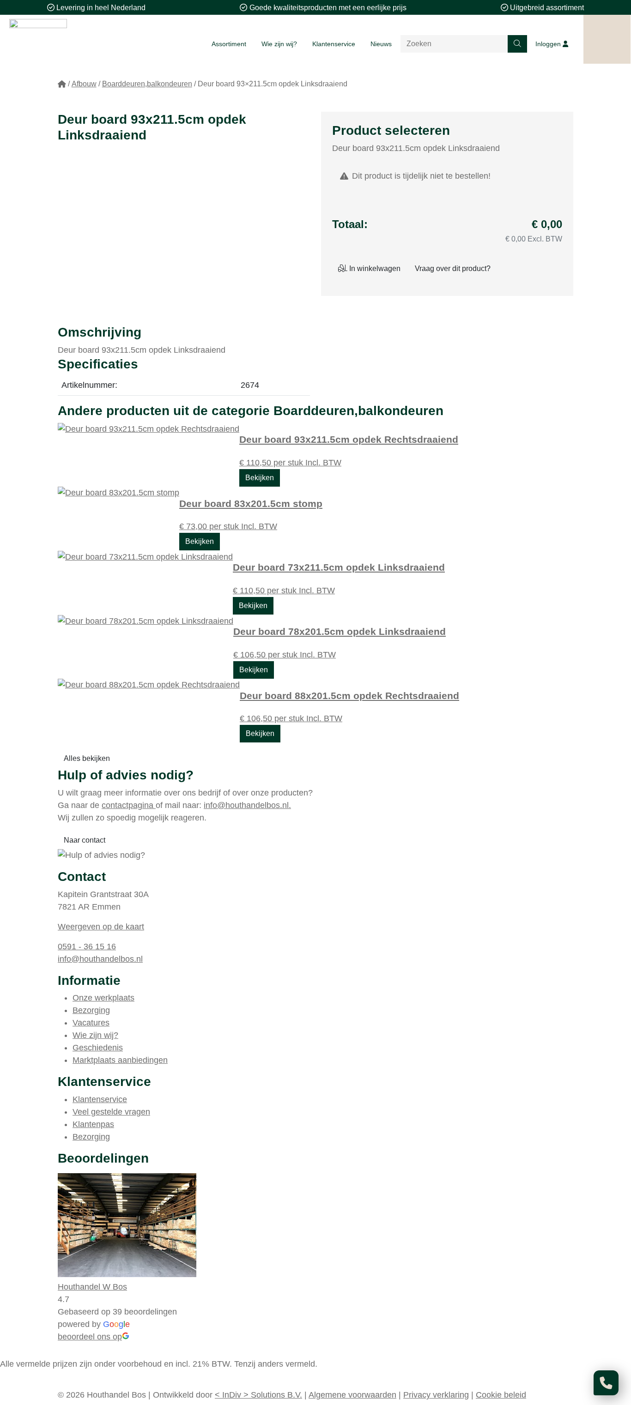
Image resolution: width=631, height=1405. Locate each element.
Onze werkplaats (103, 997)
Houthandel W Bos (92, 1286)
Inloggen (549, 44)
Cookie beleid (501, 1394)
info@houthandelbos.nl (100, 959)
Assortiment (229, 44)
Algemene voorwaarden (352, 1394)
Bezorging (91, 1010)
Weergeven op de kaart (101, 926)
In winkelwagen (373, 268)
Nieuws (381, 44)
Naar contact (84, 840)
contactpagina (129, 805)
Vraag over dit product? (453, 268)
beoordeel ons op (90, 1336)
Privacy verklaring (436, 1394)
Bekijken (259, 478)
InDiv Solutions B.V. (258, 1394)
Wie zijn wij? (279, 44)
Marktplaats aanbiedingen (120, 1060)
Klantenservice (333, 44)
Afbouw (84, 84)
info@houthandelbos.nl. (247, 805)
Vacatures (91, 1022)
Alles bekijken (87, 758)
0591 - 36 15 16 (87, 946)
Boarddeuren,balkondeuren (147, 84)
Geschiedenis (98, 1047)
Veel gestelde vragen (111, 1111)
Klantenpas (93, 1124)
